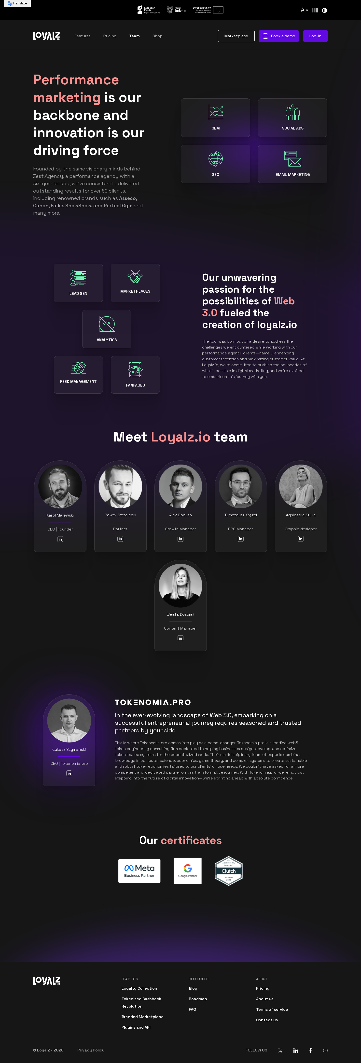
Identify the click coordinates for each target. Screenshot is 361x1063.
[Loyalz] (46, 36)
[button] (303, 9)
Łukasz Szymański (69, 749)
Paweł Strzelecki (120, 515)
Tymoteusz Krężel (240, 515)
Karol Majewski (60, 515)
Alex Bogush (180, 515)
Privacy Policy (91, 1050)
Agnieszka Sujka (301, 515)
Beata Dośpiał (180, 614)
